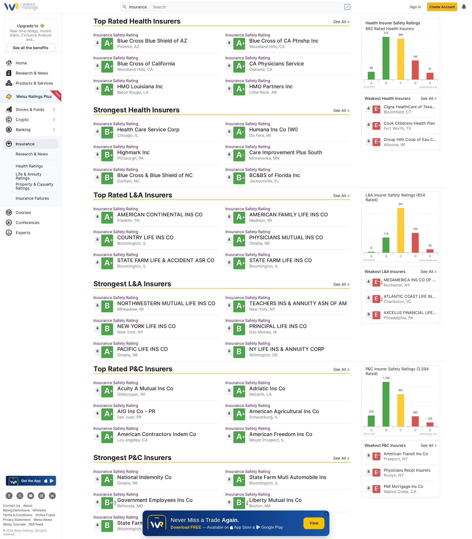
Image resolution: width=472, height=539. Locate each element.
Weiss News (42, 519)
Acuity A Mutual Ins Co (145, 388)
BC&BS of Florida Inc (274, 175)
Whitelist (39, 510)
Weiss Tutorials (14, 524)
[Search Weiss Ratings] (124, 6)
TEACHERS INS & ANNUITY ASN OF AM (298, 303)
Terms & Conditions (17, 515)
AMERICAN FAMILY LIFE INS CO (288, 215)
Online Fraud (45, 515)
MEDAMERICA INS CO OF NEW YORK (410, 279)
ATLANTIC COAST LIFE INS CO (410, 296)
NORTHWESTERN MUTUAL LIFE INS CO (166, 303)
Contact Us (11, 505)
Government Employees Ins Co (155, 500)
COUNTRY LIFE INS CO (145, 237)
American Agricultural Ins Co (284, 411)
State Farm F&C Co (140, 523)
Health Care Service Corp (148, 130)
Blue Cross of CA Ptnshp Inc (284, 41)
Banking (23, 130)
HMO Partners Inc (271, 87)
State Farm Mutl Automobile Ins (287, 477)
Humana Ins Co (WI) (273, 130)
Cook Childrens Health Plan (409, 123)
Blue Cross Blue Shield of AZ (152, 41)
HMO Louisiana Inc (140, 87)
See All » (429, 98)
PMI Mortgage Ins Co (403, 486)
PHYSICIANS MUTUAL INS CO (286, 237)
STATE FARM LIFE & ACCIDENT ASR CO (165, 260)
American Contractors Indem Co (156, 434)
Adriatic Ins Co (267, 388)
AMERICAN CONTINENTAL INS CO (160, 215)
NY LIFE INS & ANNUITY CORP (286, 349)
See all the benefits (30, 47)
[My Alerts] (463, 6)
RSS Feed (36, 524)
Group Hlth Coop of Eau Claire (410, 139)
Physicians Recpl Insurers (407, 470)
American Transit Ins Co (406, 453)
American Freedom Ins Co (280, 434)
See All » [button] (341, 21)
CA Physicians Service (276, 64)
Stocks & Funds (30, 109)
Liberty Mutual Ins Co (275, 500)
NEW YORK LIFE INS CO (146, 326)
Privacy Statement (16, 519)
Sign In (415, 7)
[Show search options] (348, 6)
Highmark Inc (133, 152)
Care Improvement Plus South (285, 152)
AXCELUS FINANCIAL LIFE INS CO (410, 312)
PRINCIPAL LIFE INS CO (278, 326)
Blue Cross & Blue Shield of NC (155, 175)
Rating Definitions (16, 510)
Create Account (442, 7)
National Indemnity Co (144, 477)
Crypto (22, 119)
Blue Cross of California (146, 64)
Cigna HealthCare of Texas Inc (410, 106)
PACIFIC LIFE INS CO (142, 349)
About (27, 505)
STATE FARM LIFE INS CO (280, 260)
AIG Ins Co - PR (136, 411)
